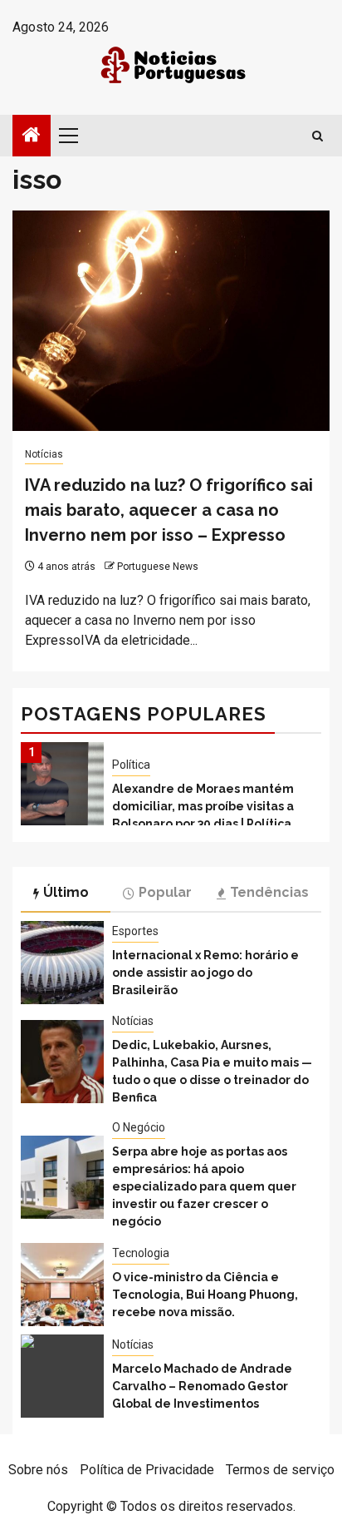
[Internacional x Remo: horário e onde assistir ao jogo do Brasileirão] (62, 962)
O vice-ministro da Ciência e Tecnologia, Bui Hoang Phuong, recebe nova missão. (205, 1294)
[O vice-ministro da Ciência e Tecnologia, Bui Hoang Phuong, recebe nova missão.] (62, 1284)
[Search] (317, 136)
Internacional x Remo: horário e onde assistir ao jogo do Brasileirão (205, 972)
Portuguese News (157, 566)
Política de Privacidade (147, 1470)
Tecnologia (140, 1253)
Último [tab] (66, 892)
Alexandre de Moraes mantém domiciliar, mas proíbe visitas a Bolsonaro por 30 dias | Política (203, 806)
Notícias (44, 454)
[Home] (31, 136)
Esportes (135, 931)
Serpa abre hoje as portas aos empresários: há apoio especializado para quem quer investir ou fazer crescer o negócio (204, 1186)
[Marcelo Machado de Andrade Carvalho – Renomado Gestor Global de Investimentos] (62, 1376)
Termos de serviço (280, 1470)
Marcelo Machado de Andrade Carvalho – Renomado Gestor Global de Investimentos (202, 1386)
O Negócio (138, 1127)
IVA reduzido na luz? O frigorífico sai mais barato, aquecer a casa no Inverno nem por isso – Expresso (169, 510)
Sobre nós (38, 1470)
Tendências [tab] (269, 892)
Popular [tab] (165, 892)
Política (131, 764)
